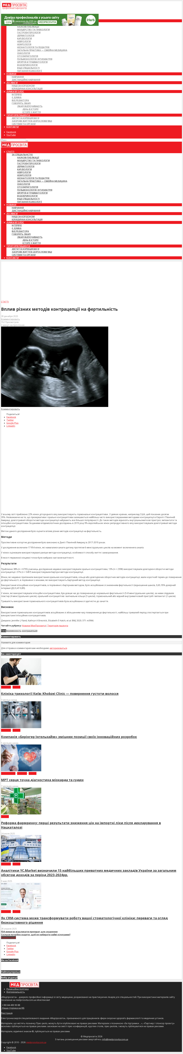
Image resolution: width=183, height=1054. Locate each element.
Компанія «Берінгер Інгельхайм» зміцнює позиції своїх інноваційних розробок (69, 736)
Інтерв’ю (17, 94)
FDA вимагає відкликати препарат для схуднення (29, 931)
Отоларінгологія (27, 56)
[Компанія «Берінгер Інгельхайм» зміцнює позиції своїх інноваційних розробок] (21, 727)
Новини (11, 73)
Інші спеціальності (28, 67)
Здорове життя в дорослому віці (32, 121)
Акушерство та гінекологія (33, 29)
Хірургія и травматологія (32, 62)
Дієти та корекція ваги (25, 118)
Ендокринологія (27, 65)
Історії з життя (32, 112)
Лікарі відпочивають (29, 106)
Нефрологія (24, 44)
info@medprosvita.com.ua (115, 1039)
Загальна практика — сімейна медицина (42, 50)
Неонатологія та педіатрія (33, 47)
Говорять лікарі (21, 103)
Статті (10, 20)
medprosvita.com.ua (36, 1042)
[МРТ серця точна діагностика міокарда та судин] (21, 770)
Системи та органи (24, 123)
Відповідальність (15, 991)
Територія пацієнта (18, 115)
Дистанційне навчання (26, 79)
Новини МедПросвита (34, 625)
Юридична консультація (27, 88)
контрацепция (29, 630)
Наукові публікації (28, 26)
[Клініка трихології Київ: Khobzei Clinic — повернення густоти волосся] (21, 684)
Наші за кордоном (23, 85)
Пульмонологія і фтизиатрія (34, 59)
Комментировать (10, 319)
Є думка (16, 97)
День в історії (30, 109)
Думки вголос (15, 91)
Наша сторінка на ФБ (12, 1008)
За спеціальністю (22, 23)
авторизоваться (58, 648)
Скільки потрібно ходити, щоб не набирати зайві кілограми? (35, 934)
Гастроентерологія (28, 32)
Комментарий (8, 937)
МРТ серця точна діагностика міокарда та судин (42, 780)
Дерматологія (25, 35)
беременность (13, 630)
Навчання (18, 76)
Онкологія (23, 53)
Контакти (12, 126)
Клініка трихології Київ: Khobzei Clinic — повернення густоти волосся (60, 693)
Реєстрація (6, 1013)
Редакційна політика (17, 989)
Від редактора (20, 100)
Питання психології (29, 70)
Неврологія (24, 41)
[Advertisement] (91, 280)
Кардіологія (24, 38)
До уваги (12, 82)
